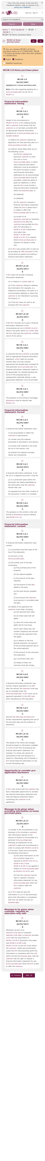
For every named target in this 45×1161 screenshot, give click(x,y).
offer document (27, 251)
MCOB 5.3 (10, 94)
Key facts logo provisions (22, 717)
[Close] (42, 2)
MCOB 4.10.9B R (20, 234)
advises (26, 154)
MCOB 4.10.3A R (22, 871)
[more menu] (42, 12)
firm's (16, 858)
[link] (11, 12)
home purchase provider (17, 145)
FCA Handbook (18, 30)
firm (22, 123)
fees (33, 584)
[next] (40, 41)
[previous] (34, 41)
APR (33, 686)
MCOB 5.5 (10, 403)
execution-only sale (21, 219)
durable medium (12, 136)
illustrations (10, 400)
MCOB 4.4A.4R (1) (21, 866)
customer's (12, 435)
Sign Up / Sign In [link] (31, 13)
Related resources (14, 63)
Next (27, 975)
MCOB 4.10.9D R (20, 229)
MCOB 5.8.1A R (12, 123)
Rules (8, 59)
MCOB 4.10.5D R (31, 848)
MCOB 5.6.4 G (15, 517)
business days (27, 190)
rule (16, 900)
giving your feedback (22, 7)
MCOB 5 (7, 32)
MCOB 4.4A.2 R (20, 863)
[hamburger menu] (3, 12)
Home (5, 30)
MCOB (31, 30)
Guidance (19, 59)
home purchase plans (22, 162)
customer (14, 125)
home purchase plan (14, 92)
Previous (17, 975)
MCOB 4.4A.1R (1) (30, 861)
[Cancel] (42, 46)
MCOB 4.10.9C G (20, 237)
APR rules (31, 696)
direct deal (27, 281)
